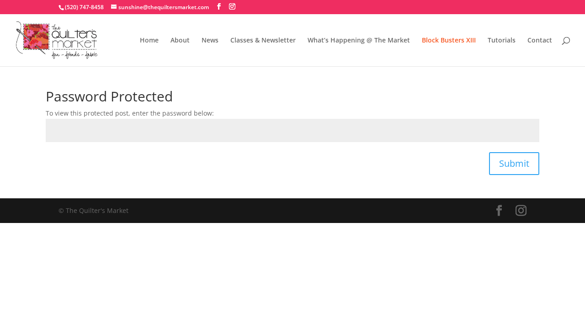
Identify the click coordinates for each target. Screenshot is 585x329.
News (210, 40)
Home (149, 40)
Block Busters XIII (449, 40)
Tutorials (502, 40)
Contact (539, 40)
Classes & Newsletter (263, 40)
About (180, 40)
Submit (514, 163)
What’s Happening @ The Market (359, 40)
